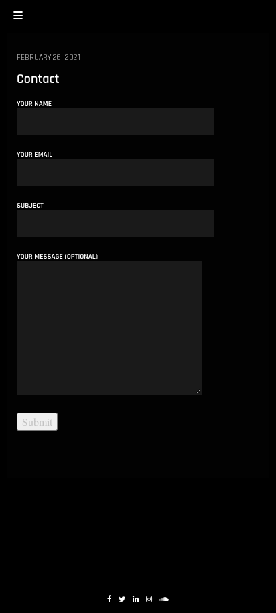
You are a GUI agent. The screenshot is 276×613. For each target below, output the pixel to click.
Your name (34, 104)
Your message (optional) (57, 257)
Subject (30, 206)
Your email (34, 155)
